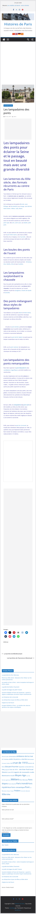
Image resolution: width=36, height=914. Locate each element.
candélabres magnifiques (11, 370)
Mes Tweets (5, 845)
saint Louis (18, 222)
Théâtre (17, 790)
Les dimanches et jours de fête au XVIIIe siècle (15, 700)
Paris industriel (12, 784)
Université (23, 791)
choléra (8, 763)
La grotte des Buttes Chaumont (10, 687)
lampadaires (17, 405)
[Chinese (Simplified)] (13, 34)
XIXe (4, 794)
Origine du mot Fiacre (8, 702)
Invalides (20, 264)
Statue (8, 791)
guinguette (7, 769)
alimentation (12, 756)
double (25, 222)
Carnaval (4, 763)
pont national (14, 347)
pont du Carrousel (21, 425)
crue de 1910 (20, 762)
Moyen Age (20, 775)
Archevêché (14, 206)
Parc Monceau (24, 780)
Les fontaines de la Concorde (10, 697)
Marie (20, 208)
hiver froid (25, 769)
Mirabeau (29, 262)
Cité (11, 763)
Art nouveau (5, 759)
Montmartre (6, 775)
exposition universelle (25, 767)
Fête (3, 769)
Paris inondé (22, 783)
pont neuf (26, 405)
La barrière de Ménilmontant (13, 654)
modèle (32, 772)
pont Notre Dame (12, 234)
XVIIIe (8, 794)
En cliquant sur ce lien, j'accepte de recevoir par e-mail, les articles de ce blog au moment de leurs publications (17, 830)
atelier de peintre (14, 759)
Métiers (15, 779)
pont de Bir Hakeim (17, 337)
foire (32, 767)
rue (30, 787)
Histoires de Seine (8, 105)
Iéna (5, 264)
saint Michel (28, 206)
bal (21, 759)
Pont (27, 787)
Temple (12, 791)
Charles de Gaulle (26, 290)
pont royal (6, 222)
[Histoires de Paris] (4, 39)
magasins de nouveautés (21, 772)
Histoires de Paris (18, 24)
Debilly (8, 264)
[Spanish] (22, 34)
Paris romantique (18, 787)
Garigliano (18, 290)
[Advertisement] (18, 65)
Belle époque (31, 759)
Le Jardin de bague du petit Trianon (12, 690)
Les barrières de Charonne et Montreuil (19, 658)
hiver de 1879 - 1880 (16, 769)
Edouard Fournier (11, 766)
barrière (24, 759)
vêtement (27, 791)
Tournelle (22, 237)
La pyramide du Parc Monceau (10, 675)
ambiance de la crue (24, 756)
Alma (12, 264)
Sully (17, 208)
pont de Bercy (15, 327)
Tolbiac (13, 208)
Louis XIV (10, 772)
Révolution (4, 791)
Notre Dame (7, 208)
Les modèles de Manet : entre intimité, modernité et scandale (18, 6)
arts (13, 222)
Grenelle (7, 292)
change (22, 206)
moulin (12, 776)
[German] (19, 34)
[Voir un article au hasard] (32, 39)
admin (14, 116)
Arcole (22, 204)
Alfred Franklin (5, 756)
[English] (16, 34)
